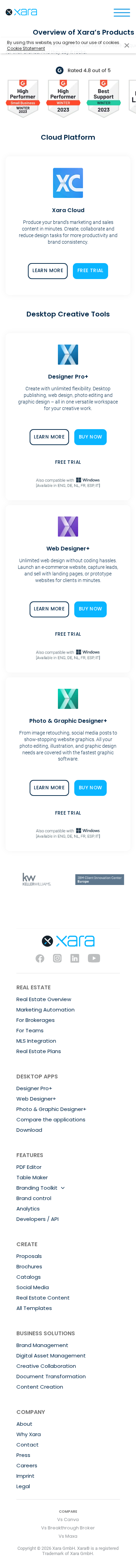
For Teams (30, 1030)
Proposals (29, 1256)
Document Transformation (51, 1376)
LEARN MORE (47, 270)
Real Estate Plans (38, 1051)
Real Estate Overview (43, 999)
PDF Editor (28, 1167)
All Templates (34, 1308)
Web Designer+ (36, 1098)
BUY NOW (90, 437)
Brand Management (42, 1345)
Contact (27, 1444)
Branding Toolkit (37, 1187)
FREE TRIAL (90, 270)
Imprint (25, 1475)
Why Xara (28, 1434)
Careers (26, 1465)
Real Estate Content (43, 1297)
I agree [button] (126, 45)
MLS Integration (36, 1040)
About (24, 1423)
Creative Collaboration (46, 1366)
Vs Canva (68, 1519)
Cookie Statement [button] (26, 48)
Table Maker (32, 1177)
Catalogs (28, 1276)
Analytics (28, 1208)
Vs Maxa (68, 1536)
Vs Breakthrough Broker (68, 1528)
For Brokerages (35, 1020)
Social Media (32, 1287)
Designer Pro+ (34, 1088)
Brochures (29, 1266)
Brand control (33, 1198)
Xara (21, 12)
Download (29, 1130)
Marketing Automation (45, 1009)
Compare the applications (50, 1119)
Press (23, 1455)
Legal (23, 1486)
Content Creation (39, 1386)
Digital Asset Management (51, 1355)
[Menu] (121, 12)
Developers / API (37, 1219)
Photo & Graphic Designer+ (51, 1109)
